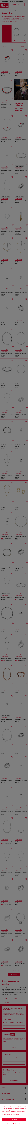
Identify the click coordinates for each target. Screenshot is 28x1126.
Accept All (14, 1119)
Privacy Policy (7, 1114)
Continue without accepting (14, 1123)
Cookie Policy (16, 1114)
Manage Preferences (17, 1113)
